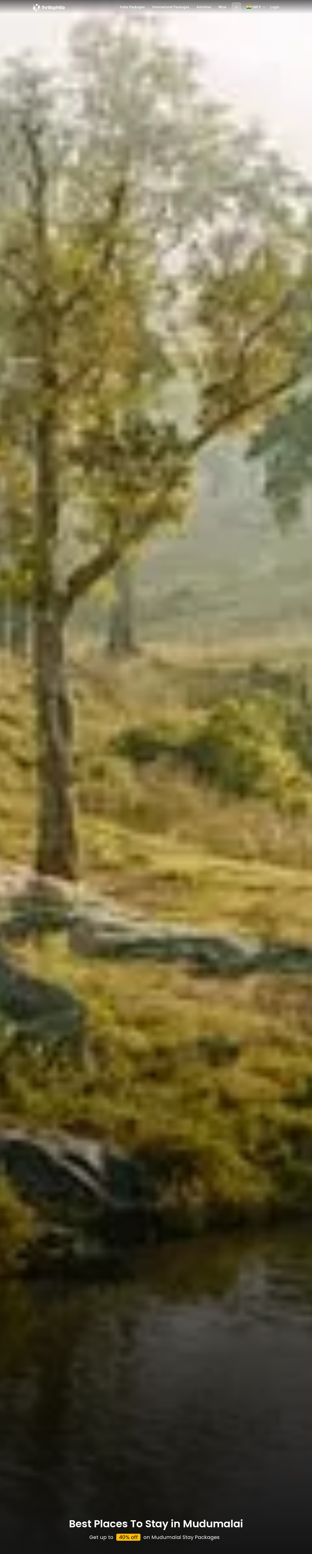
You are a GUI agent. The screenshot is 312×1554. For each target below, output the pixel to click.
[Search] (236, 7)
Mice (222, 7)
